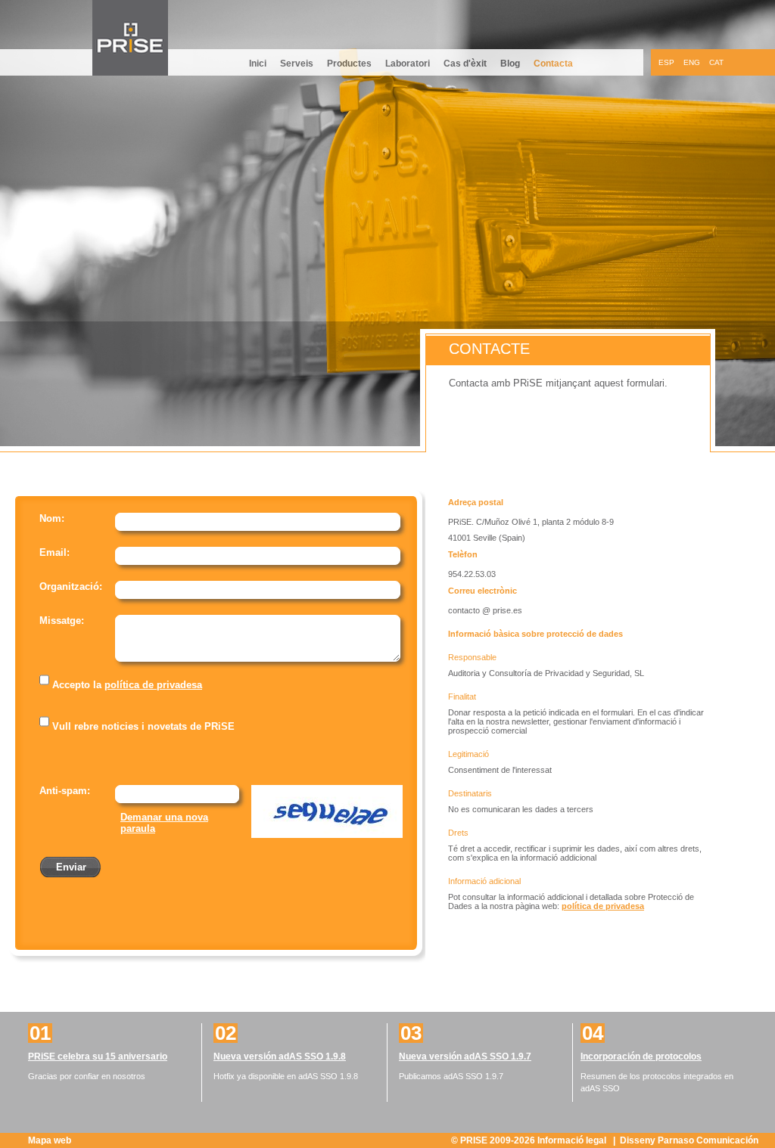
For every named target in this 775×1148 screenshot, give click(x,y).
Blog (510, 63)
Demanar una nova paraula (164, 822)
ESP (666, 62)
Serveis (296, 63)
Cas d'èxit (465, 63)
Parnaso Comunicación (708, 1140)
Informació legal (572, 1140)
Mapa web (49, 1140)
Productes (349, 63)
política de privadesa (153, 684)
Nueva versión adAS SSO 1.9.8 (279, 1056)
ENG (691, 62)
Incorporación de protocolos (641, 1056)
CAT (716, 62)
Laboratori (407, 63)
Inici (257, 63)
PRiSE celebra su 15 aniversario (97, 1056)
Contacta (553, 63)
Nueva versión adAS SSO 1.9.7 (465, 1056)
